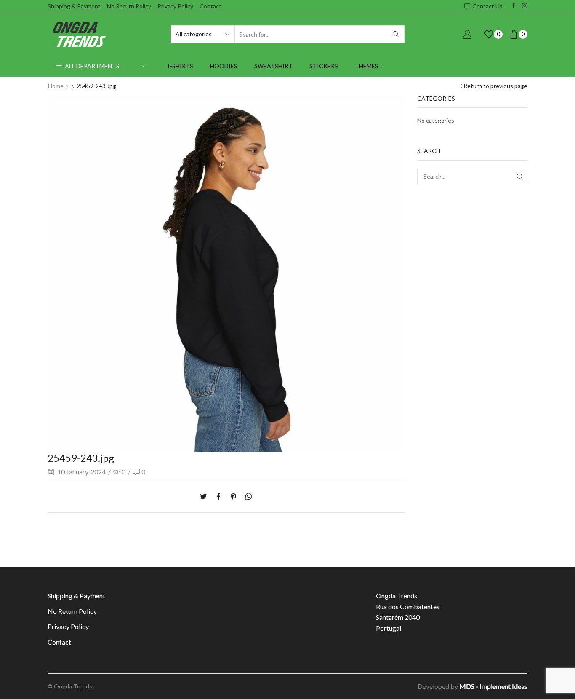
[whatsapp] (246, 497)
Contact (210, 6)
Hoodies (223, 66)
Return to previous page (495, 85)
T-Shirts (179, 66)
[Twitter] (205, 497)
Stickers (323, 66)
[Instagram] (524, 6)
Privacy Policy (175, 6)
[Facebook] (513, 6)
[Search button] (395, 34)
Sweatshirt (273, 66)
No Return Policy (129, 6)
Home (56, 85)
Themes (366, 66)
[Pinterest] (233, 497)
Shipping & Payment (74, 6)
